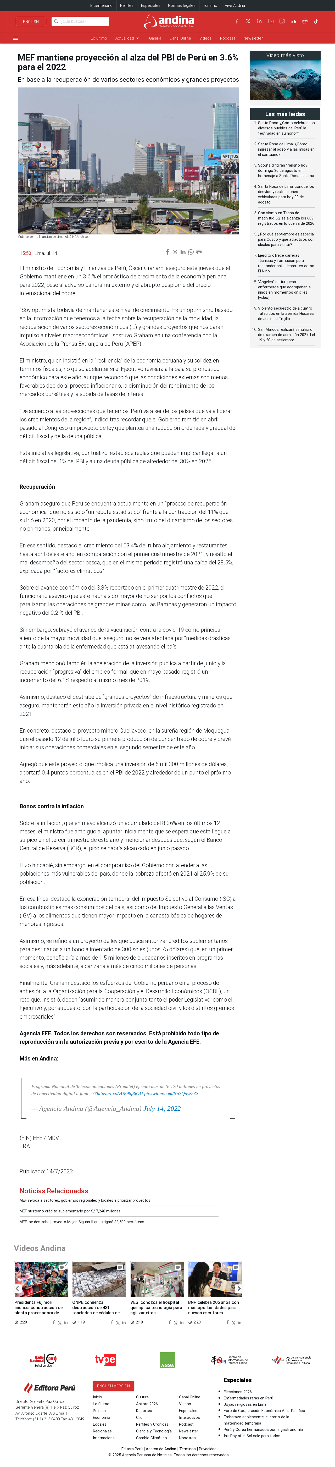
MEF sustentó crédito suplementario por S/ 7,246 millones (70, 1211)
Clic (139, 1417)
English (31, 22)
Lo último (99, 38)
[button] (17, 1288)
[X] (248, 21)
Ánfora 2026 (147, 1404)
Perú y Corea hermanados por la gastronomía (263, 1429)
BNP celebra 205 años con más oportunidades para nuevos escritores (213, 1307)
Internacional (104, 1438)
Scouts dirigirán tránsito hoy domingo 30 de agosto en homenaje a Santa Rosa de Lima (286, 170)
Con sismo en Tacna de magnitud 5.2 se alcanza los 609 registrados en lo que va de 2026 (286, 218)
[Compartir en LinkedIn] (65, 1322)
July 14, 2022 (162, 1108)
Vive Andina (235, 5)
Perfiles (126, 5)
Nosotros (187, 1438)
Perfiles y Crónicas (152, 1424)
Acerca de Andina (161, 1449)
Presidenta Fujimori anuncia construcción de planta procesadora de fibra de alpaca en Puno (38, 1310)
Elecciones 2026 (238, 1391)
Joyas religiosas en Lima (245, 1404)
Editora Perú (132, 1449)
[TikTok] (316, 21)
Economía (101, 1417)
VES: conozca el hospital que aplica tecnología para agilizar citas (156, 1307)
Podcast (227, 38)
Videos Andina (40, 1248)
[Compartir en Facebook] (54, 1322)
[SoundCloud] (293, 21)
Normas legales (182, 5)
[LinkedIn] (259, 21)
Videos (205, 38)
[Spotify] (305, 21)
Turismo (210, 5)
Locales (100, 1424)
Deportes (144, 1410)
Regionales (102, 1431)
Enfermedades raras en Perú (248, 1398)
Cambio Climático (151, 1438)
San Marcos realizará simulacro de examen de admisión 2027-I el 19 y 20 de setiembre (286, 334)
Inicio (97, 1397)
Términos (187, 1449)
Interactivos (189, 1417)
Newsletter (253, 38)
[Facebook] (237, 21)
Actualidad (128, 38)
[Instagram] (282, 21)
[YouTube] (271, 21)
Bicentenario (101, 5)
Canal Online (180, 38)
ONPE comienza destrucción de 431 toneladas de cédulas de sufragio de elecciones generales (96, 1313)
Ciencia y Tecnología (154, 1431)
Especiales (150, 5)
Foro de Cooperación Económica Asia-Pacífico (264, 1410)
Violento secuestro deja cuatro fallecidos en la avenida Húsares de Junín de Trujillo (286, 313)
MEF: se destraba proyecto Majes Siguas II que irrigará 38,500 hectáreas (82, 1221)
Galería (155, 38)
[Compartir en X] (60, 1322)
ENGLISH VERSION (113, 1386)
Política (99, 1410)
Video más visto (285, 55)
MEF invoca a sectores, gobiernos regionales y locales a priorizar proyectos (85, 1200)
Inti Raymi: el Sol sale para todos (252, 1435)
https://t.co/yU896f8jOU (120, 1093)
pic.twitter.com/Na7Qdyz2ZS (171, 1093)
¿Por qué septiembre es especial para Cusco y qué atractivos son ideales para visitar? (286, 239)
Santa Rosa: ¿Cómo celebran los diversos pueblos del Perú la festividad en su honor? (286, 128)
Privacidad (207, 1449)
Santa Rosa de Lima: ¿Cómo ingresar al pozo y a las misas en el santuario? (286, 149)
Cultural (142, 1397)
